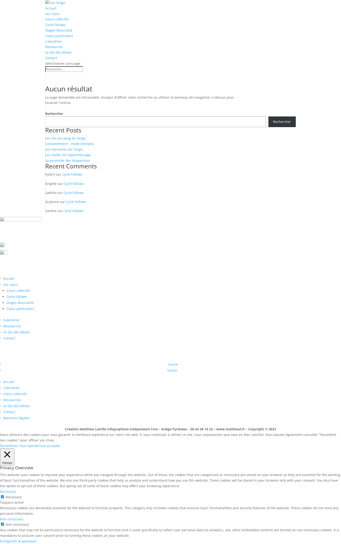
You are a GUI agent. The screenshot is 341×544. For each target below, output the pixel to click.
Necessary (14, 497)
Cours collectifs (57, 19)
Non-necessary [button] (11, 519)
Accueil (50, 8)
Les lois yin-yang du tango (65, 138)
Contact (51, 58)
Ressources (54, 47)
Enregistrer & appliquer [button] (18, 541)
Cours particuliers (59, 36)
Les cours (52, 14)
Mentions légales (16, 418)
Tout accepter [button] (49, 446)
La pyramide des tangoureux (67, 160)
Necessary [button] (8, 491)
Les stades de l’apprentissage (68, 155)
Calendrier (53, 41)
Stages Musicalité (58, 30)
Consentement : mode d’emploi (69, 144)
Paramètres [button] (9, 446)
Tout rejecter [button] (29, 446)
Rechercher (54, 113)
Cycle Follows (55, 25)
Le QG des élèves (58, 52)
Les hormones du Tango (64, 149)
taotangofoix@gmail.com (34, 253)
